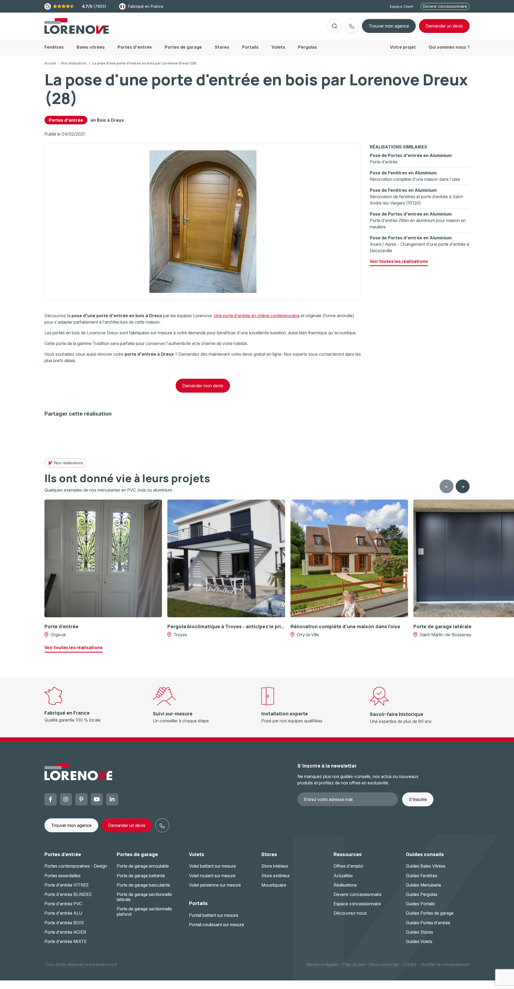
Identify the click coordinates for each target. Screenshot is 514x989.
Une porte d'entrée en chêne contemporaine (257, 315)
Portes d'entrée (66, 120)
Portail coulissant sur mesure (216, 924)
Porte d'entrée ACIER (65, 932)
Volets (196, 854)
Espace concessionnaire (357, 903)
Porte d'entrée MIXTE (65, 941)
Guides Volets (419, 941)
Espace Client (401, 6)
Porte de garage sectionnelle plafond (144, 911)
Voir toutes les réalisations (399, 261)
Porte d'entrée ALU (63, 913)
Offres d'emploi (348, 866)
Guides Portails (420, 903)
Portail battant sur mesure (213, 915)
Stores (269, 854)
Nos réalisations (74, 63)
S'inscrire (418, 799)
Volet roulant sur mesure (212, 875)
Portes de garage (137, 854)
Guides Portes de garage (429, 913)
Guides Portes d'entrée (428, 922)
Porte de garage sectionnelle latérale (144, 897)
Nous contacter (384, 964)
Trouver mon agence (389, 26)
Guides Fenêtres (421, 875)
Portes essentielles (62, 875)
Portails (198, 903)
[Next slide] (463, 486)
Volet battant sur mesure (212, 866)
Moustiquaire (273, 885)
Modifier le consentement (445, 964)
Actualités (343, 875)
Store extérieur (275, 875)
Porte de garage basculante (143, 885)
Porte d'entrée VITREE (66, 885)
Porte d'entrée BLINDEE (68, 894)
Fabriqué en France (145, 6)
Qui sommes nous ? (449, 47)
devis (444, 26)
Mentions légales (322, 964)
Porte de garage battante (141, 875)
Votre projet (403, 47)
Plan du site (354, 964)
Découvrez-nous (350, 913)
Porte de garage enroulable (143, 866)
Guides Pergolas (421, 894)
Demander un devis (126, 825)
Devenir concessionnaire (445, 6)
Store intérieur (274, 866)
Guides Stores (419, 932)
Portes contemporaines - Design (75, 866)
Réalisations (345, 885)
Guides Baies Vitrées (425, 866)
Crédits (410, 964)
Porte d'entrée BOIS (64, 922)
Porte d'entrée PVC (63, 903)
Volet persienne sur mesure (215, 885)
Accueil (50, 63)
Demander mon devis (202, 385)
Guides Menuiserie (423, 885)
